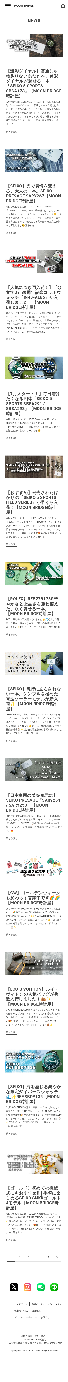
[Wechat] (41, 1287)
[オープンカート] (63, 6)
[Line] (54, 1287)
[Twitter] (14, 1287)
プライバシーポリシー (25, 1317)
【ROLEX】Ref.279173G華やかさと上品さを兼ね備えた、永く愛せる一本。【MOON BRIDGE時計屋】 (32, 606)
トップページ (21, 1304)
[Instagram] (27, 1287)
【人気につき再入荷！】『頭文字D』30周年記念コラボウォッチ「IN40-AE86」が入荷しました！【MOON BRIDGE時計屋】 (34, 297)
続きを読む (11, 131)
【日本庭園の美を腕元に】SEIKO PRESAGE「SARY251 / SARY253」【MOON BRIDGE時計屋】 (33, 803)
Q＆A (58, 1304)
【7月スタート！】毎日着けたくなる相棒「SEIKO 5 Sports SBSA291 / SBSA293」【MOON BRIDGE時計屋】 (34, 403)
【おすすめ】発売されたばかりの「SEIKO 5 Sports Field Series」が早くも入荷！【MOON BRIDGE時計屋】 (32, 502)
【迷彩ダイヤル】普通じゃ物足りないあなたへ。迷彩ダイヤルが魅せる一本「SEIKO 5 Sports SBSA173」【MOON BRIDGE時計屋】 (34, 83)
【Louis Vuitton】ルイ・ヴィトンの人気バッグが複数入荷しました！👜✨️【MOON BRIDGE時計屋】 (32, 996)
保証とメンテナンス (42, 1304)
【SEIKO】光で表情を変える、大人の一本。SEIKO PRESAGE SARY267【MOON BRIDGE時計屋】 (33, 193)
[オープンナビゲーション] (8, 5)
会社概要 (36, 1310)
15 (47, 1257)
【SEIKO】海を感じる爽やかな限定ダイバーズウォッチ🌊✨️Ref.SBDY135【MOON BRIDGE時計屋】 (33, 1094)
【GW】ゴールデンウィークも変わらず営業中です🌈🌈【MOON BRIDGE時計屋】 (33, 897)
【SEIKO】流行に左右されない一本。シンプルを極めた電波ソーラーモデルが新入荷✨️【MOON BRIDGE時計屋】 (33, 699)
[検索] (55, 5)
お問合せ (45, 1317)
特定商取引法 (21, 1310)
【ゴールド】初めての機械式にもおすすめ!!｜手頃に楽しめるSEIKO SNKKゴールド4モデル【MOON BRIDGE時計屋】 (33, 1198)
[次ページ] (57, 1257)
